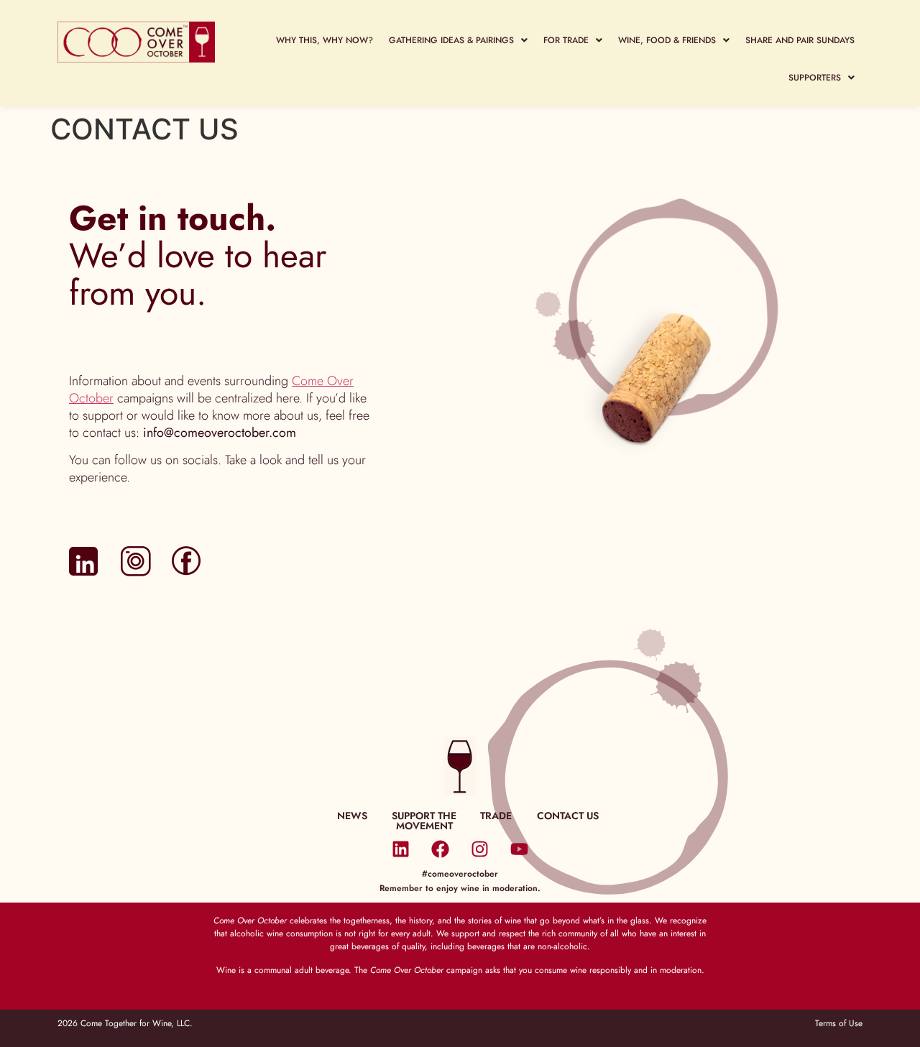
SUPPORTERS (814, 77)
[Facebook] (441, 849)
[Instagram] (480, 849)
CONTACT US (568, 815)
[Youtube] (520, 849)
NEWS (352, 815)
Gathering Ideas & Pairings (451, 40)
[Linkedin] (401, 849)
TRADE (496, 815)
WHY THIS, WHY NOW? (324, 40)
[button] (458, 40)
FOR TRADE (566, 40)
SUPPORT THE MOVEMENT (424, 820)
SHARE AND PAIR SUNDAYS (800, 40)
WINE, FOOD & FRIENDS (667, 40)
